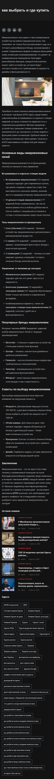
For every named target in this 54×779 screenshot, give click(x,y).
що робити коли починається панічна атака (22, 739)
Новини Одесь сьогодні (38, 617)
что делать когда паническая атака (19, 704)
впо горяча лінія (27, 663)
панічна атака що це (39, 692)
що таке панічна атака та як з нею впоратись (23, 768)
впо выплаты (9, 663)
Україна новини (10, 651)
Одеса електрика (27, 634)
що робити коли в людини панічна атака (21, 721)
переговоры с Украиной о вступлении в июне (23, 698)
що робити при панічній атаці (16, 756)
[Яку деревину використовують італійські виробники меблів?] (8, 538)
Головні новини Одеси (13, 611)
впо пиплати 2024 (11, 669)
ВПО (25, 605)
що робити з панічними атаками (17, 715)
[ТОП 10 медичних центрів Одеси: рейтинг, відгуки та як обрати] (8, 554)
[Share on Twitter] (9, 30)
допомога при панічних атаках (17, 686)
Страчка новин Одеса (13, 646)
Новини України (25, 518)
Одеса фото (45, 634)
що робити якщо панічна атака (17, 762)
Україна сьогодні (29, 651)
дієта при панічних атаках (15, 692)
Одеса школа (9, 640)
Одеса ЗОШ (9, 628)
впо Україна (9, 657)
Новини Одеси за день (13, 617)
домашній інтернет (12, 681)
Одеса (25, 622)
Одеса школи (26, 640)
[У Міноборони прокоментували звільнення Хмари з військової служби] (8, 523)
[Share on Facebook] (4, 30)
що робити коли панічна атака (17, 727)
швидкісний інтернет (13, 710)
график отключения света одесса (18, 675)
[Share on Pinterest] (20, 30)
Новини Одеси (24, 548)
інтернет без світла (12, 773)
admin (23, 528)
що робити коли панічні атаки (16, 733)
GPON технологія (11, 605)
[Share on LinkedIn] (14, 30)
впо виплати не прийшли (29, 657)
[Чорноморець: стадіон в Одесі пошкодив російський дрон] (8, 569)
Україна (30, 646)
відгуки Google (30, 669)
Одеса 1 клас (38, 622)
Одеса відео (9, 634)
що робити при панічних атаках (17, 750)
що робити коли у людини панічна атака (21, 744)
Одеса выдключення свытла (31, 628)
